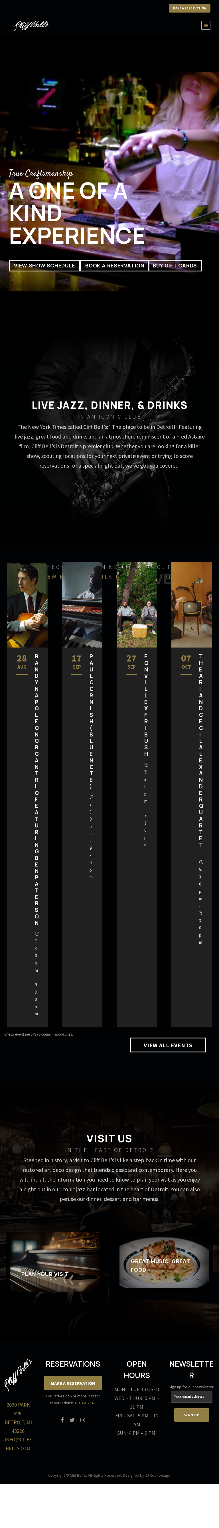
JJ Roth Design (157, 1475)
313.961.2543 (85, 1402)
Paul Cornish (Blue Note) (92, 721)
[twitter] (72, 1419)
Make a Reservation (189, 8)
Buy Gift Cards (175, 265)
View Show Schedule (44, 265)
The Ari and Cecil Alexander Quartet (201, 754)
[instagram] (82, 1419)
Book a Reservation (114, 265)
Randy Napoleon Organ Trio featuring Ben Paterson (37, 790)
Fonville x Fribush (146, 705)
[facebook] (62, 1419)
